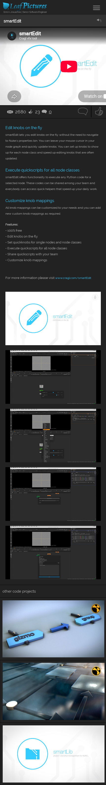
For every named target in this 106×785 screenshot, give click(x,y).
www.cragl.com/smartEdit (73, 278)
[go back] (99, 21)
